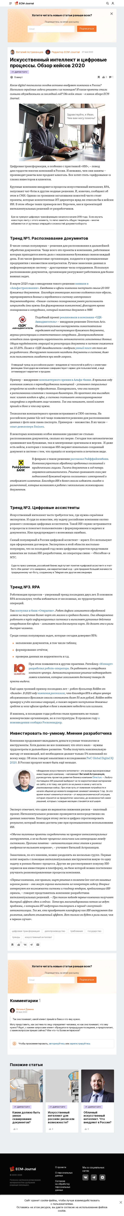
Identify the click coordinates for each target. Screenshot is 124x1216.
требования (76, 931)
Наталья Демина (25, 1009)
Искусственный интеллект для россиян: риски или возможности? (61, 1117)
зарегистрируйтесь (80, 1043)
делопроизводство (55, 931)
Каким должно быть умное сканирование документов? (26, 1117)
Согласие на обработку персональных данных (62, 1185)
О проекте (60, 1167)
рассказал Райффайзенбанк (89, 459)
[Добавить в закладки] (12, 944)
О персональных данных (64, 1174)
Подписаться (87, 28)
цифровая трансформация (26, 931)
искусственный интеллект (38, 937)
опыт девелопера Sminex (27, 426)
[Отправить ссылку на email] (37, 944)
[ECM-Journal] (23, 1168)
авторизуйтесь (57, 1043)
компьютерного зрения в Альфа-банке (65, 380)
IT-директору (19, 72)
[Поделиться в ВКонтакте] (25, 944)
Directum (97, 777)
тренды (16, 937)
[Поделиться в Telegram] (31, 944)
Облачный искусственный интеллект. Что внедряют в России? (97, 1117)
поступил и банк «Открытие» (34, 610)
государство (94, 931)
